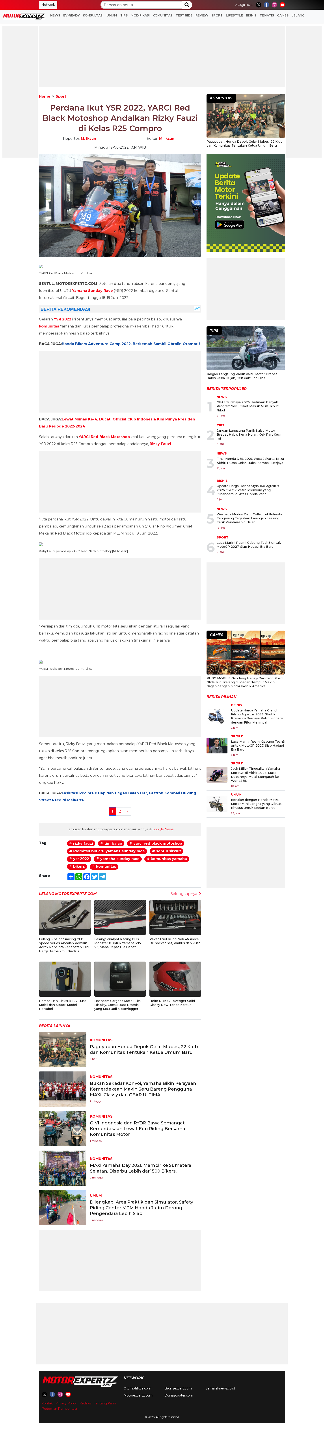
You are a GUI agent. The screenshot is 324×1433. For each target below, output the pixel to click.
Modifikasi (140, 15)
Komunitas (162, 15)
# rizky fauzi (81, 843)
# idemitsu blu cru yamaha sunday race (107, 851)
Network (48, 5)
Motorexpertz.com (138, 1395)
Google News (163, 829)
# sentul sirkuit (166, 851)
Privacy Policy (66, 1403)
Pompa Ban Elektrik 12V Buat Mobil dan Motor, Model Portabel (62, 1005)
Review (202, 15)
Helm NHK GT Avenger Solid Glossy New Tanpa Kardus (172, 1003)
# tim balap (111, 843)
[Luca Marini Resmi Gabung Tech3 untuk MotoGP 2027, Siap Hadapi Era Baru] (217, 745)
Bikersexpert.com (178, 1388)
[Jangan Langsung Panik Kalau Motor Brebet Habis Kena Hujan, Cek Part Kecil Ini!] (246, 349)
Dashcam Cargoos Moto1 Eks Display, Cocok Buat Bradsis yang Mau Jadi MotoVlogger (117, 1005)
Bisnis (251, 15)
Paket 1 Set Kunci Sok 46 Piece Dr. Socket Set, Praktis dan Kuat (174, 941)
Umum (111, 15)
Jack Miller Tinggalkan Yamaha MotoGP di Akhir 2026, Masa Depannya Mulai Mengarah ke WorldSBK (255, 775)
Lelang (298, 15)
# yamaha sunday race (118, 859)
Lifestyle (234, 15)
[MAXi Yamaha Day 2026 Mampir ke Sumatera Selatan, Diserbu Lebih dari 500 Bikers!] (62, 1168)
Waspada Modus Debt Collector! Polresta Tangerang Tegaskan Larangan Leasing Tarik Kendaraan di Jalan (249, 518)
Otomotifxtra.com (137, 1388)
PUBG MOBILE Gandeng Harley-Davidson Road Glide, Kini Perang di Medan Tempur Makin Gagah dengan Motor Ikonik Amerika (245, 682)
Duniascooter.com (179, 1395)
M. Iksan (88, 138)
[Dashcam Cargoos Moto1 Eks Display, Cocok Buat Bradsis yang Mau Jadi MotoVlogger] (120, 976)
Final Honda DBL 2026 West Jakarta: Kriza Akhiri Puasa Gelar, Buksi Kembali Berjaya (250, 461)
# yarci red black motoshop (155, 843)
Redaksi (85, 1403)
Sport (217, 15)
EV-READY (71, 15)
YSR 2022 (62, 319)
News (55, 15)
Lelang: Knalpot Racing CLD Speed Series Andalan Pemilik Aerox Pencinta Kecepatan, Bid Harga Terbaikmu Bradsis (64, 945)
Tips (124, 15)
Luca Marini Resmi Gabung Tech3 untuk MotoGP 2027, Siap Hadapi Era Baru (249, 545)
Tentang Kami (105, 1403)
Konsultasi (93, 15)
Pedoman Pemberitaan (60, 1409)
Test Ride (184, 15)
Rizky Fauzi (160, 444)
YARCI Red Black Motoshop (104, 437)
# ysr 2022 (79, 859)
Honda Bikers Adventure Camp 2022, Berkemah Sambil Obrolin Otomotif (131, 344)
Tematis (267, 15)
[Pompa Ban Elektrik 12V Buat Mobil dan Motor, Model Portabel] (65, 976)
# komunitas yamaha (167, 859)
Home (44, 96)
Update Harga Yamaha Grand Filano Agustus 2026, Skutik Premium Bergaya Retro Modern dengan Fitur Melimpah (257, 716)
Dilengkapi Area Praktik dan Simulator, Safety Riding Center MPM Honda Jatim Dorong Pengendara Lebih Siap (141, 1207)
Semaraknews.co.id (220, 1388)
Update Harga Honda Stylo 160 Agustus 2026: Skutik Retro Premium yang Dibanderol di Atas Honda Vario (248, 490)
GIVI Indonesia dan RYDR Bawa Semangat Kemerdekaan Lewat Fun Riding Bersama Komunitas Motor (137, 1128)
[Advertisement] (20, 92)
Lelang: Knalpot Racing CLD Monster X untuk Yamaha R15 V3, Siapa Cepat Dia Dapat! (117, 943)
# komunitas (104, 866)
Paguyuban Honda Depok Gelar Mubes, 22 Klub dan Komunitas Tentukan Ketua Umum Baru (245, 143)
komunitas (49, 326)
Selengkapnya (184, 894)
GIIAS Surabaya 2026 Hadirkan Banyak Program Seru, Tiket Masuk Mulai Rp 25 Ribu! (248, 406)
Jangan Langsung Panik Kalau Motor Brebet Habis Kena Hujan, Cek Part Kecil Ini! (242, 376)
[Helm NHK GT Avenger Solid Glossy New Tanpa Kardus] (175, 976)
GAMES (283, 15)
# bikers (77, 866)
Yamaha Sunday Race (92, 291)
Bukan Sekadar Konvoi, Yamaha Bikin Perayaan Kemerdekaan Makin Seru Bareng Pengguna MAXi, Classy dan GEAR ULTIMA (143, 1089)
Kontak (47, 1403)
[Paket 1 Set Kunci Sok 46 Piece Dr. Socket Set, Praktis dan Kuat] (175, 914)
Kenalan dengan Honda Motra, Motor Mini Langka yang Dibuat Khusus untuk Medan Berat (256, 804)
